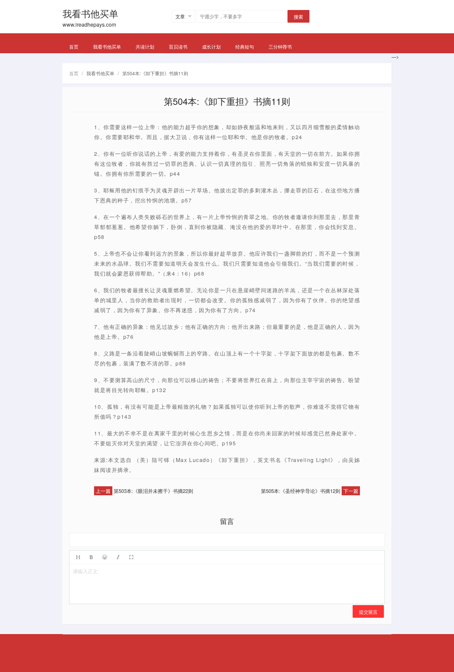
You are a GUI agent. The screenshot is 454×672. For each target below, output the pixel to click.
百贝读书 (178, 46)
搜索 (298, 16)
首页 (73, 46)
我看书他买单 (107, 46)
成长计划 (211, 46)
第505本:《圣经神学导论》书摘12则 (300, 490)
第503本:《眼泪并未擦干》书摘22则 (153, 490)
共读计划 (145, 46)
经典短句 (244, 46)
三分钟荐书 (280, 46)
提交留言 (368, 611)
